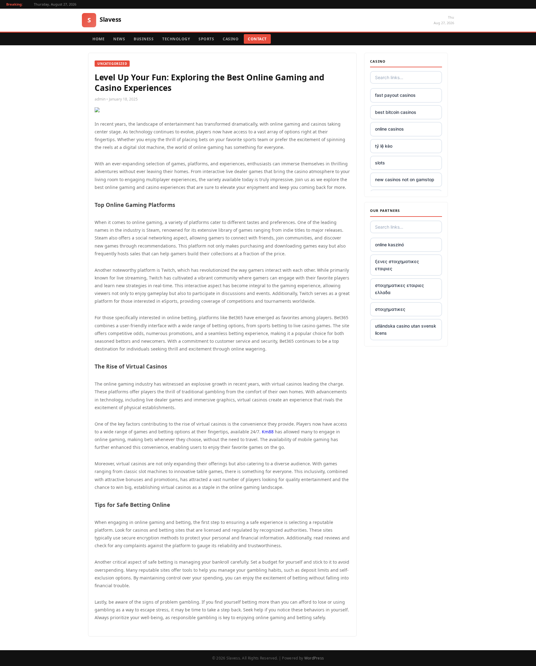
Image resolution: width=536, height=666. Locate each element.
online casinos (389, 129)
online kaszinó (389, 244)
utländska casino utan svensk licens (405, 329)
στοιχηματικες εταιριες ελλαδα (399, 289)
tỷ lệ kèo (383, 146)
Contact (257, 39)
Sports (206, 39)
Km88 (268, 432)
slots (380, 162)
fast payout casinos (395, 95)
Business (144, 39)
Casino (231, 39)
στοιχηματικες (390, 309)
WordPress (314, 658)
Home (98, 39)
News (119, 39)
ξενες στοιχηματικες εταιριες (397, 265)
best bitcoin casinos (395, 112)
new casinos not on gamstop (404, 179)
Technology (176, 39)
